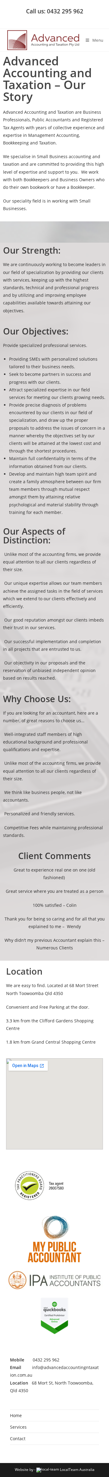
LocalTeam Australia (77, 1469)
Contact (17, 1438)
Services (18, 1427)
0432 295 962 (46, 1360)
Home (16, 1415)
